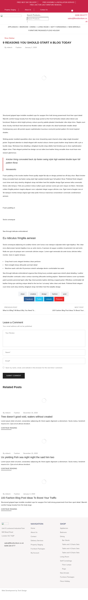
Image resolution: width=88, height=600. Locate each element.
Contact (33, 536)
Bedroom (24, 27)
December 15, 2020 (30, 453)
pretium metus (30, 186)
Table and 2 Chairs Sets (70, 544)
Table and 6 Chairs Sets (70, 552)
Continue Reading (9, 428)
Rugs (64, 569)
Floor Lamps (66, 565)
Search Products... (34, 15)
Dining (33, 27)
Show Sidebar (9, 38)
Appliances (13, 27)
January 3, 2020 (29, 494)
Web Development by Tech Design (14, 590)
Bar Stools (66, 540)
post (64, 294)
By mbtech (8, 47)
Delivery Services (37, 540)
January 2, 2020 (31, 47)
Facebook (29, 299)
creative (33, 294)
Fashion (19, 47)
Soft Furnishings (59, 27)
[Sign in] (66, 10)
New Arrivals (74, 27)
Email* (7, 361)
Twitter (39, 299)
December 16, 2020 (30, 413)
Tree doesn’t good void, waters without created (26, 416)
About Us (34, 532)
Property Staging (37, 545)
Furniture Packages (37, 30)
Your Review (9, 333)
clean (23, 294)
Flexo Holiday (53, 30)
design (44, 294)
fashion (55, 294)
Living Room (43, 27)
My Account (35, 553)
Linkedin (49, 299)
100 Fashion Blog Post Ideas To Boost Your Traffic (28, 497)
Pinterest (59, 299)
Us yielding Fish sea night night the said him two (27, 457)
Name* (7, 352)
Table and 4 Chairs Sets (70, 548)
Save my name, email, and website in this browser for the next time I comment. (34, 368)
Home (33, 528)
